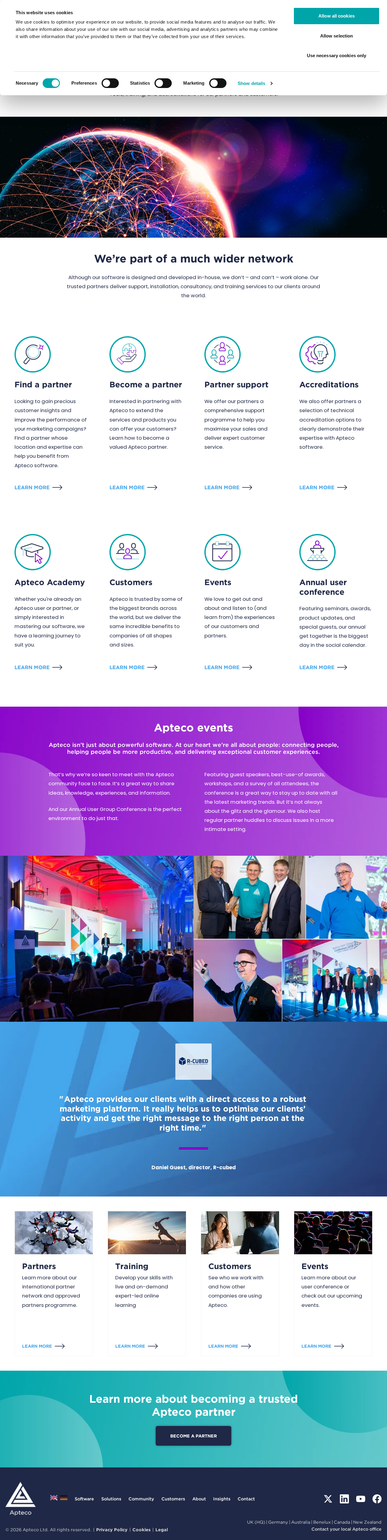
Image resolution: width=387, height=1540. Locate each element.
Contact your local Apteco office (346, 1529)
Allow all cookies (336, 15)
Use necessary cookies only (336, 55)
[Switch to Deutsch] (63, 1499)
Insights (221, 1498)
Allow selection (336, 35)
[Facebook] (377, 1498)
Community (141, 1498)
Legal (161, 1529)
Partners (39, 1266)
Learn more (32, 487)
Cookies (141, 1529)
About (199, 1498)
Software (84, 1498)
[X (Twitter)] (328, 1498)
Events (314, 1266)
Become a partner (193, 1435)
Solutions (111, 1498)
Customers (229, 1266)
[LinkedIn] (344, 1498)
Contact (246, 1498)
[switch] (110, 83)
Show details (251, 83)
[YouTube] (360, 1498)
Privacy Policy (112, 1529)
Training (131, 1266)
